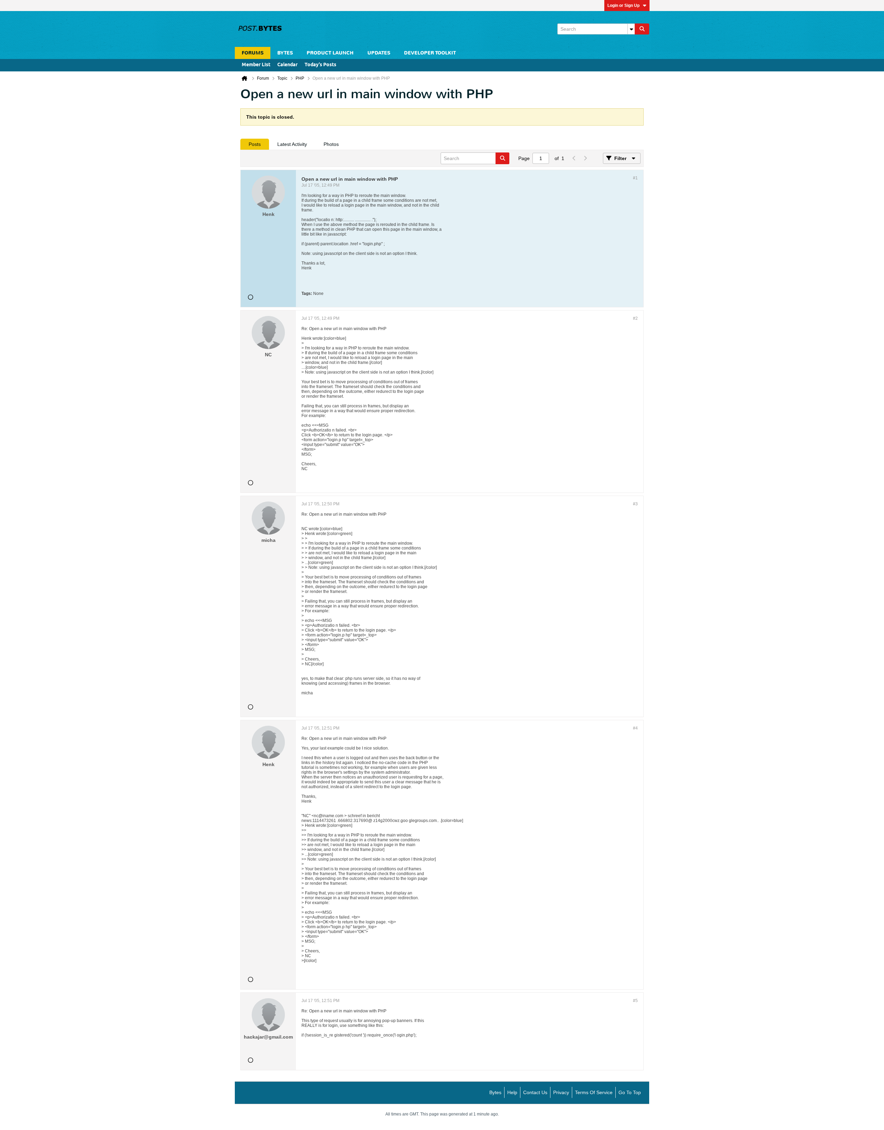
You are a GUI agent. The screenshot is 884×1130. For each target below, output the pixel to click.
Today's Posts (320, 65)
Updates (378, 53)
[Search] (642, 28)
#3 (635, 504)
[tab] (254, 144)
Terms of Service (594, 1092)
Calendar (287, 65)
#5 (635, 1000)
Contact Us (535, 1092)
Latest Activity (292, 144)
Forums (252, 53)
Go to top (629, 1092)
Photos (331, 144)
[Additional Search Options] (631, 28)
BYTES (285, 53)
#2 (635, 318)
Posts (255, 144)
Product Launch (330, 53)
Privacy (561, 1092)
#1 (635, 178)
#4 (635, 728)
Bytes (495, 1092)
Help (512, 1092)
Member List (256, 65)
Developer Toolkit (430, 53)
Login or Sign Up (623, 5)
